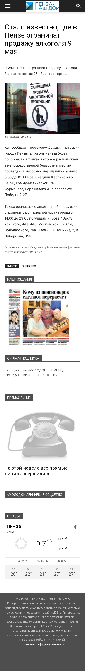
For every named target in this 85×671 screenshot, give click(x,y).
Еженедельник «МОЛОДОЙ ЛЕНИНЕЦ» (34, 370)
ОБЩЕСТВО (29, 266)
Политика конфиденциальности (42, 644)
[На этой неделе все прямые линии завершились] (42, 434)
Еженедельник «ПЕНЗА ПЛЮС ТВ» (31, 375)
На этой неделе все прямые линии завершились (36, 470)
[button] (7, 6)
